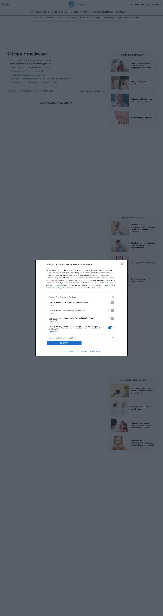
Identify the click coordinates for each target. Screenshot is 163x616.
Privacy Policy (95, 351)
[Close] (123, 264)
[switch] (111, 302)
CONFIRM (64, 343)
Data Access (81, 351)
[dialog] (81, 308)
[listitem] (81, 297)
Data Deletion (68, 351)
